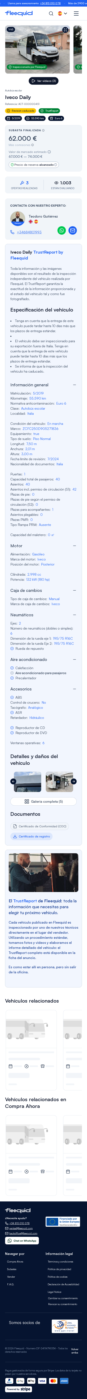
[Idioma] (63, 13)
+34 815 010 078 (37, 3)
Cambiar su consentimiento (63, 1298)
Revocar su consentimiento (62, 1304)
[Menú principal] (76, 13)
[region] (43, 49)
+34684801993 (29, 232)
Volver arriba (74, 1351)
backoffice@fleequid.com (23, 1233)
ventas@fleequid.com (21, 1228)
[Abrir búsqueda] (51, 13)
